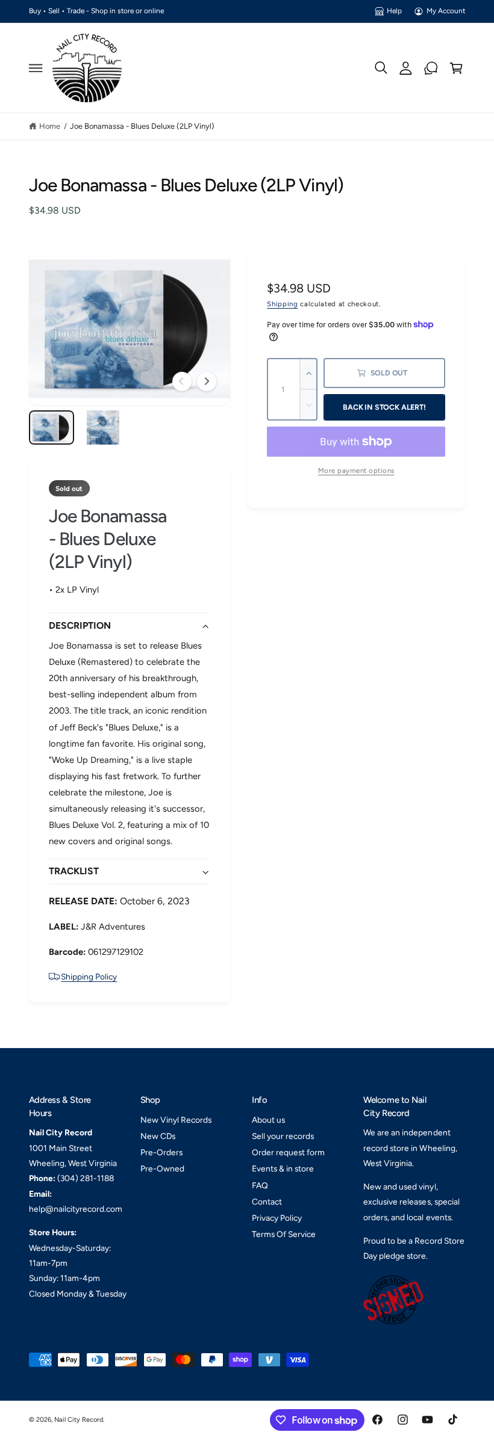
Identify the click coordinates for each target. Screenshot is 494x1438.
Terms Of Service (284, 1234)
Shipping (282, 304)
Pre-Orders (161, 1152)
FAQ (260, 1185)
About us (268, 1120)
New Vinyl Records (175, 1120)
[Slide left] (182, 381)
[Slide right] (206, 381)
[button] (35, 68)
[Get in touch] (431, 68)
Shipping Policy (89, 976)
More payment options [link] (356, 470)
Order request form (288, 1152)
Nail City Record (78, 1420)
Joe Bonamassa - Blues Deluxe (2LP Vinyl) (142, 126)
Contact (267, 1201)
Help (394, 11)
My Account (446, 11)
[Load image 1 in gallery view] (52, 427)
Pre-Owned (162, 1168)
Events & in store (283, 1168)
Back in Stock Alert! (384, 407)
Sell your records (283, 1136)
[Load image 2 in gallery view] (103, 427)
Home (49, 126)
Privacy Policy (277, 1218)
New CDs (157, 1136)
